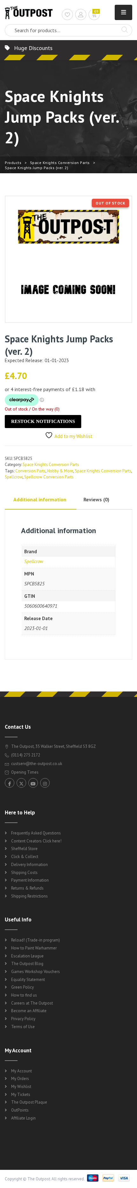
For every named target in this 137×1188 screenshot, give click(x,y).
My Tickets (20, 1094)
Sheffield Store (24, 848)
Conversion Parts (30, 471)
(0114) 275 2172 (25, 755)
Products (13, 162)
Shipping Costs (24, 872)
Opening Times (24, 772)
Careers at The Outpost (32, 1003)
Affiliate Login (23, 1118)
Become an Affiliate (29, 1010)
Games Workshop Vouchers (35, 971)
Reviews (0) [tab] (96, 499)
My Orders (20, 1078)
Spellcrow (14, 477)
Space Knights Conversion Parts (60, 162)
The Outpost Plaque (29, 1102)
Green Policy (22, 987)
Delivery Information (29, 864)
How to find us (24, 995)
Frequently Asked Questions (36, 833)
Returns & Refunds (27, 888)
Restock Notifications (43, 421)
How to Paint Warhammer (34, 948)
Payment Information (30, 880)
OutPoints (20, 1110)
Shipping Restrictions (29, 896)
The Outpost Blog (27, 963)
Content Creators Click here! (36, 841)
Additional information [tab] (39, 499)
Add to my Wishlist (73, 436)
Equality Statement (28, 979)
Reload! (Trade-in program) (35, 940)
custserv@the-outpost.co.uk (36, 763)
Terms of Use (23, 1026)
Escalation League (27, 956)
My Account (21, 1071)
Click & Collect (24, 856)
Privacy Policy (23, 1018)
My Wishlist (21, 1086)
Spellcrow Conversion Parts (49, 477)
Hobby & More (60, 471)
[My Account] (80, 15)
